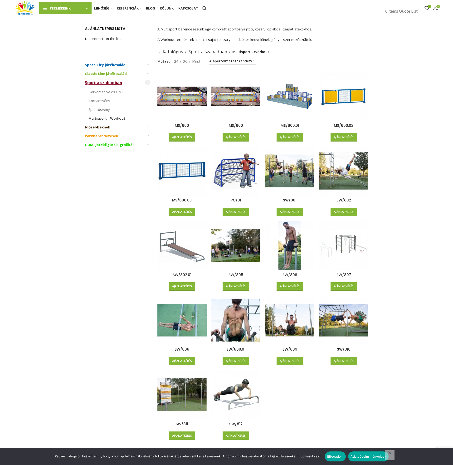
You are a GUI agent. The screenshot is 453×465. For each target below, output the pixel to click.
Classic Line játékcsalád (106, 73)
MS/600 (182, 125)
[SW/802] (343, 171)
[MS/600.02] (343, 96)
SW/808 (182, 349)
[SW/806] (289, 245)
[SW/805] (236, 245)
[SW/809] (289, 320)
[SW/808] (182, 320)
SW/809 (290, 349)
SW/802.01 (182, 274)
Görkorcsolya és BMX (106, 91)
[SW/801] (289, 171)
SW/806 (290, 274)
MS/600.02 (343, 125)
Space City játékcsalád (105, 64)
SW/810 (344, 349)
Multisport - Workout (106, 118)
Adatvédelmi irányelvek (368, 456)
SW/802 (343, 200)
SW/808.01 (235, 349)
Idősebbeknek (97, 127)
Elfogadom (335, 456)
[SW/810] (343, 320)
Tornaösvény (99, 100)
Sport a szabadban (103, 82)
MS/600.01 (290, 125)
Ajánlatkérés (182, 137)
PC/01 (236, 200)
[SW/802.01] (182, 245)
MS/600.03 (182, 200)
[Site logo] (25, 7)
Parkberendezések (101, 135)
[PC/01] (236, 171)
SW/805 (236, 274)
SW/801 (290, 200)
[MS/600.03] (182, 171)
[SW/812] (236, 394)
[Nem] (390, 455)
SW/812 (236, 423)
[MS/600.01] (289, 96)
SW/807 (343, 274)
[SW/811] (182, 394)
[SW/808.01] (236, 320)
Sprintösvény (99, 109)
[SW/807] (343, 245)
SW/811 (182, 423)
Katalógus (173, 51)
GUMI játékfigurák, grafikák (110, 144)
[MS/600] (182, 96)
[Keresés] (204, 8)
